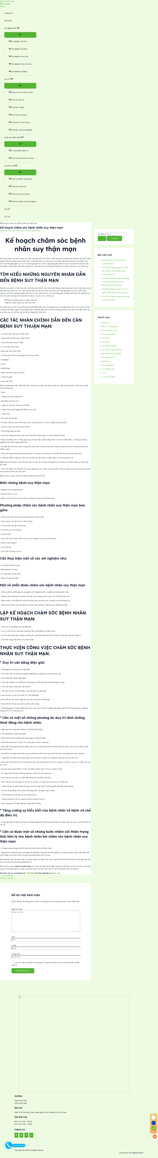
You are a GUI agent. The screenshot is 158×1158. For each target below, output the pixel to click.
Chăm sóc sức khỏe (109, 330)
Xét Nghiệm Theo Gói (19, 56)
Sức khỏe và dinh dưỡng (111, 350)
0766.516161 (30, 873)
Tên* (13, 937)
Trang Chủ (8, 13)
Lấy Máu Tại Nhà (17, 107)
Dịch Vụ (7, 79)
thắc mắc (56, 873)
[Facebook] (16, 1135)
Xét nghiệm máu (108, 369)
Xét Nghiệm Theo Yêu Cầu (21, 64)
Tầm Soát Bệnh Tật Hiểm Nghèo (23, 201)
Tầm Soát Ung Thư (18, 186)
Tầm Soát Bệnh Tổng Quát (21, 179)
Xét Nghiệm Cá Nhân (19, 71)
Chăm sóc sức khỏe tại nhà (22, 92)
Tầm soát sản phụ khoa (20, 194)
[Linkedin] (21, 1135)
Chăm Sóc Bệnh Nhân (12, 137)
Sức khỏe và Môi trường (111, 353)
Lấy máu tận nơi (17, 100)
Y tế (103, 373)
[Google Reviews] (26, 1135)
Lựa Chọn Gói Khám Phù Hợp (22, 158)
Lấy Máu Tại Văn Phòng (20, 122)
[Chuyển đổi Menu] (20, 35)
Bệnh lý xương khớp (110, 326)
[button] (18, 28)
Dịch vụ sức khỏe (108, 334)
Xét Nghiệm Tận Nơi (19, 41)
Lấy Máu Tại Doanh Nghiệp (21, 130)
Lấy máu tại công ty (19, 115)
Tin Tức (7, 216)
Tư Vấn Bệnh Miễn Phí (19, 151)
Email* (14, 945)
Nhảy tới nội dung (7, 1)
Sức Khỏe (105, 342)
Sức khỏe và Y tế (108, 357)
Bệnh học (20, 231)
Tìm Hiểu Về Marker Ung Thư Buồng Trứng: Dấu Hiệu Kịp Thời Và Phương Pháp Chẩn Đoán (115, 281)
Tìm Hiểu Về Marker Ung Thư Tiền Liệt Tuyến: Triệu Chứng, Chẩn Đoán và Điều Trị (115, 271)
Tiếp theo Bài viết (8, 878)
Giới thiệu (8, 21)
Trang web (16, 954)
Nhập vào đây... (17, 909)
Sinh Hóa (28, 231)
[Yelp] (31, 1135)
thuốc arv (106, 361)
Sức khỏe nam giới (109, 346)
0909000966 (19, 1145)
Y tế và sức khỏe (108, 377)
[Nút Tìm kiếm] (102, 238)
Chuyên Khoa (9, 166)
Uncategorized (108, 365)
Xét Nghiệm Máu (10, 28)
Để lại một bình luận (7, 231)
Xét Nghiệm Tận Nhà (19, 49)
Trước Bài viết (6, 876)
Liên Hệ (7, 209)
